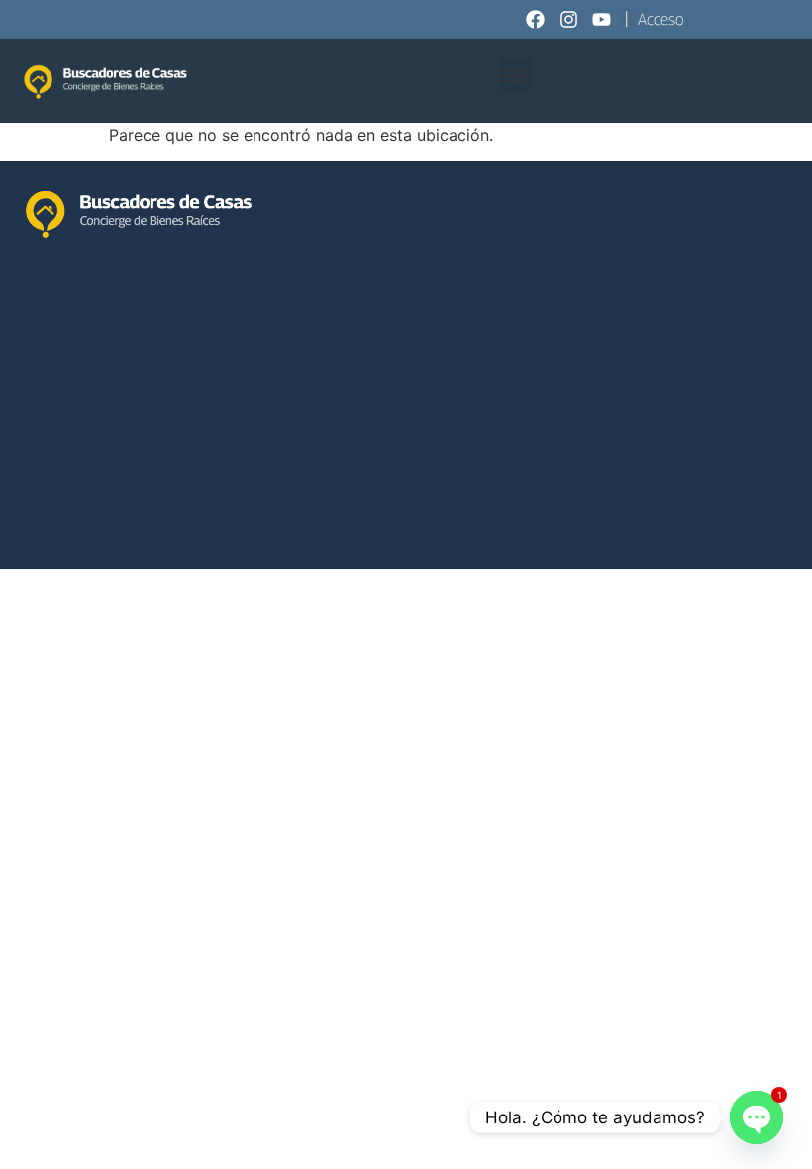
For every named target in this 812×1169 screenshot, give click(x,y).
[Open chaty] (756, 1117)
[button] (514, 74)
